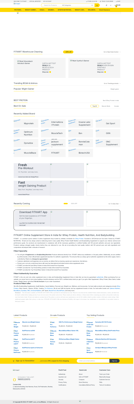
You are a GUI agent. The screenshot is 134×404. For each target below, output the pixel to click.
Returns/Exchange (104, 377)
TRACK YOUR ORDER (107, 1)
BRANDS (51, 10)
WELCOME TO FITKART (20, 1)
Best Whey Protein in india (111, 100)
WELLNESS (91, 10)
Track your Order (104, 374)
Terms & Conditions (105, 385)
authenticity (100, 277)
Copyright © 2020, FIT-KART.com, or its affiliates (30, 402)
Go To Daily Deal (114, 203)
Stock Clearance (104, 10)
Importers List (62, 377)
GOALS (42, 10)
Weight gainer (114, 89)
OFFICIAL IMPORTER (35, 1)
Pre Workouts (49, 288)
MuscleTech (52, 290)
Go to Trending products (111, 83)
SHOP (118, 1)
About (80, 374)
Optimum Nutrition (115, 288)
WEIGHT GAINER (30, 10)
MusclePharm (60, 290)
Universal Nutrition (36, 290)
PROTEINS (17, 10)
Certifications (62, 385)
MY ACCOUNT (47, 1)
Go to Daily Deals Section (111, 52)
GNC (28, 290)
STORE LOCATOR (92, 1)
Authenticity (62, 374)
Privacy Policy (63, 382)
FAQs (100, 382)
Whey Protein (79, 238)
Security (61, 379)
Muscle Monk (106, 106)
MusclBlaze (17, 290)
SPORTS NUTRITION (64, 10)
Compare (81, 379)
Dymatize (24, 290)
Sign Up (114, 361)
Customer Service (104, 379)
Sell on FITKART (83, 377)
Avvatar (116, 106)
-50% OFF (74, 203)
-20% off (68, 52)
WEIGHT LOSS (79, 10)
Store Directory (83, 382)
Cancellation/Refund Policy (87, 385)
